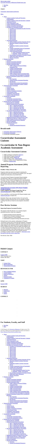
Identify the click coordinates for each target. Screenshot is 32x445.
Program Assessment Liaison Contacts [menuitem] (18, 84)
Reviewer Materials (11, 439)
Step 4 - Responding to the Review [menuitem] (18, 109)
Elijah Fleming (18, 158)
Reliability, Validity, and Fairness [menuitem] (20, 53)
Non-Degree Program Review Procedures (16, 428)
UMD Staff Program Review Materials (16, 437)
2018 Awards (13, 347)
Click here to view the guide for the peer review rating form (15, 232)
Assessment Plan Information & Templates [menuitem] (19, 75)
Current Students (7, 272)
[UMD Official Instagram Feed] (12, 305)
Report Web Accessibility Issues (14, 331)
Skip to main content (5, 1)
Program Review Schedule (13, 420)
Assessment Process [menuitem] (11, 22)
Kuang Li (21, 154)
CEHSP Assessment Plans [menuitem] (16, 69)
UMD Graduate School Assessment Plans (19, 391)
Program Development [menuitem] (12, 122)
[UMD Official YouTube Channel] (12, 309)
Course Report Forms (12, 410)
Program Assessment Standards (14, 379)
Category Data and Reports (13, 412)
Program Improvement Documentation (19, 400)
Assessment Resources (12, 358)
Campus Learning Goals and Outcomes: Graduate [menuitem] (18, 20)
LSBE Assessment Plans (15, 388)
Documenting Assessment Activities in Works (20, 372)
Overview (9, 378)
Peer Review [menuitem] (13, 81)
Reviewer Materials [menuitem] (11, 121)
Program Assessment (8, 376)
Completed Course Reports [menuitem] (13, 93)
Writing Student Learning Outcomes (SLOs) (20, 359)
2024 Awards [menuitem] (13, 37)
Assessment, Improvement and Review (10, 11)
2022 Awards (13, 353)
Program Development (12, 440)
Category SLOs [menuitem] (10, 88)
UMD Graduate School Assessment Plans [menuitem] (19, 73)
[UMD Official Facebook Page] (12, 301)
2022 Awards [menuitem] (13, 35)
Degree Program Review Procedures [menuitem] (15, 104)
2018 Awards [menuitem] (13, 30)
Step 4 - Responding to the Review (18, 427)
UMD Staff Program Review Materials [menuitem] (16, 120)
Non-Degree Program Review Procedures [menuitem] (16, 110)
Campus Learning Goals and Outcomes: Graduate (18, 338)
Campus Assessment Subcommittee (15, 343)
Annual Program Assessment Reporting (19, 398)
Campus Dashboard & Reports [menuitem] (14, 24)
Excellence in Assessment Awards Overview (20, 346)
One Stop (6, 5)
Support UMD (4, 284)
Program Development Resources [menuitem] (17, 125)
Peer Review (13, 399)
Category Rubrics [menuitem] (11, 89)
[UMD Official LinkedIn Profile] (12, 313)
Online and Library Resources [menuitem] (17, 56)
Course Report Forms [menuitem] (12, 92)
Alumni (5, 275)
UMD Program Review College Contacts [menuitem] (16, 118)
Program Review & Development (11, 419)
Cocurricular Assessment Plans (14, 416)
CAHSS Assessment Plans (16, 386)
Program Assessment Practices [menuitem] (14, 63)
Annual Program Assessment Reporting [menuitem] (19, 80)
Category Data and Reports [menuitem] (13, 94)
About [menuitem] (5, 16)
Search (2, 9)
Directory (6, 289)
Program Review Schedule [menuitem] (13, 102)
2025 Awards (13, 357)
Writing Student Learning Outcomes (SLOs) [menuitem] (20, 41)
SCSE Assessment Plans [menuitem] (15, 72)
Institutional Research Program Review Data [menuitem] (17, 117)
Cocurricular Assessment (9, 133)
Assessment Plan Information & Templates (19, 392)
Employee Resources (8, 274)
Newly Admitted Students (10, 271)
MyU (5, 6)
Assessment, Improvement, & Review (12, 131)
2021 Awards (13, 351)
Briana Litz (16, 157)
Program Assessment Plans (13, 382)
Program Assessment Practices (14, 380)
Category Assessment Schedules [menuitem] (14, 91)
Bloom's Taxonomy (14, 375)
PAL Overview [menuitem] (13, 79)
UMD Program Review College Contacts (16, 436)
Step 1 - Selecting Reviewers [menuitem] (16, 105)
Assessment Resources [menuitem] (12, 40)
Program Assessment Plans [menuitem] (13, 64)
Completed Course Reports (13, 411)
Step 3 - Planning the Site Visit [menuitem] (17, 108)
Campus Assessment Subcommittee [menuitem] (15, 26)
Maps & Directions (8, 264)
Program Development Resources (17, 443)
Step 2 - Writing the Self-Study (17, 424)
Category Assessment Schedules (14, 408)
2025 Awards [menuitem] (13, 39)
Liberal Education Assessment (11, 403)
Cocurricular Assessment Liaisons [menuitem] (14, 100)
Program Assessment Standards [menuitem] (14, 61)
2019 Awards (13, 349)
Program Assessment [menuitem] (8, 59)
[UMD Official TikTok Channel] (12, 317)
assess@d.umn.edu (5, 195)
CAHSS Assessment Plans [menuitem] (16, 68)
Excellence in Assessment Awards (14, 345)
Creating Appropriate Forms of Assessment (20, 366)
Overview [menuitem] (9, 60)
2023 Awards (13, 354)
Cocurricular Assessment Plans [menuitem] (14, 98)
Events (5, 292)
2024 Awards (13, 355)
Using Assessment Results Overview (21, 370)
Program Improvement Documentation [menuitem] (19, 83)
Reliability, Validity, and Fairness (20, 371)
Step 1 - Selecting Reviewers (16, 423)
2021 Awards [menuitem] (13, 33)
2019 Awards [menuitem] (13, 31)
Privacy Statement (4, 331)
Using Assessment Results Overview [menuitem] (21, 52)
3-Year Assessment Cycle (12, 341)
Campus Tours (7, 263)
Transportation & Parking (9, 265)
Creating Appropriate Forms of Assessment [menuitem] (20, 48)
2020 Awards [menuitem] (13, 32)
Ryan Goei (17, 156)
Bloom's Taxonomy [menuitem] (14, 57)
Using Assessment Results (16, 368)
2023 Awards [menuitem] (13, 36)
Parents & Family (8, 276)
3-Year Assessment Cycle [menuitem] (12, 23)
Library (5, 293)
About (5, 334)
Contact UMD (4, 254)
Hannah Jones (12, 161)
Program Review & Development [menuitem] (11, 101)
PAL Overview (13, 396)
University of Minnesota (15, 329)
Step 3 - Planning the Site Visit (17, 426)
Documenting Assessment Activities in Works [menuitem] (20, 55)
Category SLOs (10, 406)
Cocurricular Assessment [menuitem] (9, 96)
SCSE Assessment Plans (15, 390)
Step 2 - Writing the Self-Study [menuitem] (17, 106)
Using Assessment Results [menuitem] (16, 51)
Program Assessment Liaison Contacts (18, 402)
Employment (7, 291)
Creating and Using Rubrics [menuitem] (16, 49)
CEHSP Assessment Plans (16, 387)
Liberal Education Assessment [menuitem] (11, 85)
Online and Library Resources (17, 374)
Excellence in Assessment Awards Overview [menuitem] (20, 28)
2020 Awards (13, 350)
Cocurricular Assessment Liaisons (14, 418)
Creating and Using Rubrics (16, 367)
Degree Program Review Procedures (15, 422)
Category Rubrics (11, 407)
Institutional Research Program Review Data (17, 435)
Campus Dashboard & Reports (14, 342)
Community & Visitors (9, 278)
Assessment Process (11, 339)
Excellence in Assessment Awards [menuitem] (14, 27)
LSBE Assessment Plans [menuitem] (15, 71)
